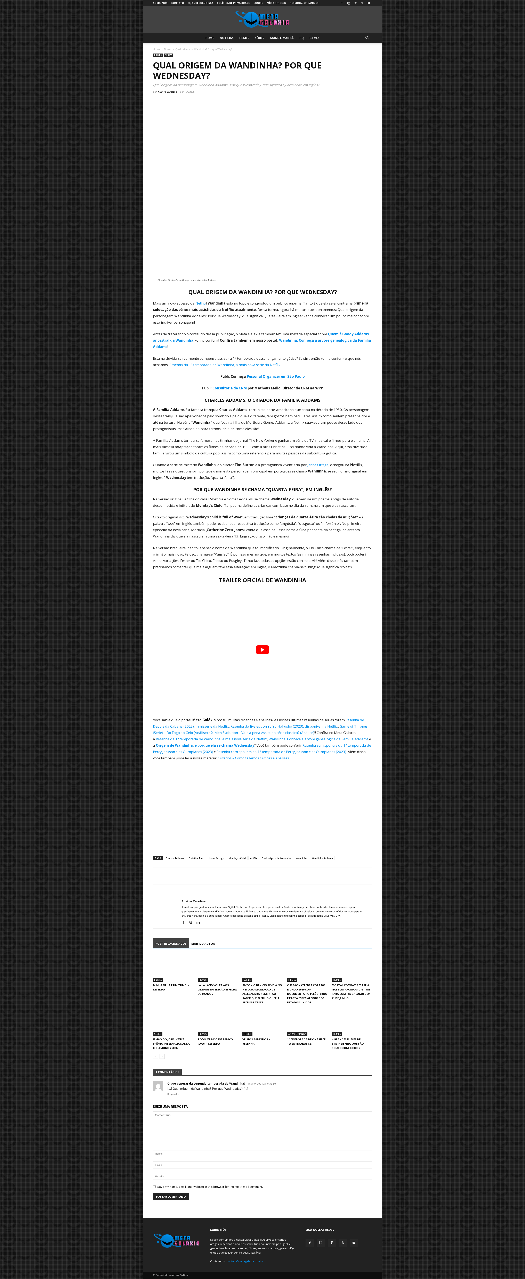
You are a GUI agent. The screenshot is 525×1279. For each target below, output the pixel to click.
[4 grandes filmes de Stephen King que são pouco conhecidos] (352, 1022)
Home (209, 38)
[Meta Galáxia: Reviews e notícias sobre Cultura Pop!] (262, 19)
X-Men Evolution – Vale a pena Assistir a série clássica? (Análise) (262, 732)
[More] (195, 876)
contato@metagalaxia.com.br (245, 1261)
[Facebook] (342, 3)
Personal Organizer (304, 3)
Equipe (258, 3)
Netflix (200, 303)
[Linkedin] (199, 922)
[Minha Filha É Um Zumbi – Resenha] (173, 968)
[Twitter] (362, 3)
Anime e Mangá (282, 38)
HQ (301, 38)
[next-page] (162, 1056)
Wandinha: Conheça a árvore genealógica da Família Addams (318, 739)
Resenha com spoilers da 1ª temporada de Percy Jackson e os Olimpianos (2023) (281, 751)
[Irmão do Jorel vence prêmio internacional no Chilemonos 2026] (173, 1022)
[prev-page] (155, 1056)
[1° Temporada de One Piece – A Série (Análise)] (307, 1022)
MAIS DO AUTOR (203, 944)
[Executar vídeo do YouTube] (262, 649)
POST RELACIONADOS (170, 944)
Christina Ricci (196, 858)
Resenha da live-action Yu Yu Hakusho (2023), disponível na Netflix (284, 726)
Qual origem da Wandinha (276, 858)
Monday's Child (237, 858)
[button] (367, 38)
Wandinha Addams (322, 858)
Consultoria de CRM (229, 388)
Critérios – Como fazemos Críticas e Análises (253, 758)
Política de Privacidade (233, 3)
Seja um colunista (200, 3)
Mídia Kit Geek (276, 3)
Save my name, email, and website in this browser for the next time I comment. (210, 1186)
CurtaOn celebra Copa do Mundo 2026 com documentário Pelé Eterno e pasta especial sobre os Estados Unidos (307, 993)
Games (314, 38)
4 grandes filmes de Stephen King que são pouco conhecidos (348, 1043)
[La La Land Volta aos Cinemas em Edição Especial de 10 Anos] (218, 968)
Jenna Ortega (318, 464)
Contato (177, 3)
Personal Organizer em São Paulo (276, 376)
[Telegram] (185, 876)
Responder (173, 1094)
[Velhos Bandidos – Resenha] (262, 1022)
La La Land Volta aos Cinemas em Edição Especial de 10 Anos (217, 989)
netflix (253, 858)
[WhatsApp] (176, 876)
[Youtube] (369, 3)
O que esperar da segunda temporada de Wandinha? (206, 1083)
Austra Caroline (167, 91)
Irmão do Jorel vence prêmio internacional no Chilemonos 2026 (172, 1043)
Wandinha (301, 858)
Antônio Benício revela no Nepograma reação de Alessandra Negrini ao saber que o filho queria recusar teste (262, 993)
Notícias (227, 38)
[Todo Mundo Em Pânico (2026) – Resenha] (218, 1022)
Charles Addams (174, 858)
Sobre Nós (160, 3)
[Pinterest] (355, 3)
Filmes (244, 38)
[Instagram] (349, 3)
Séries (259, 38)
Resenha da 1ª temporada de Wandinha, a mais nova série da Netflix (225, 364)
